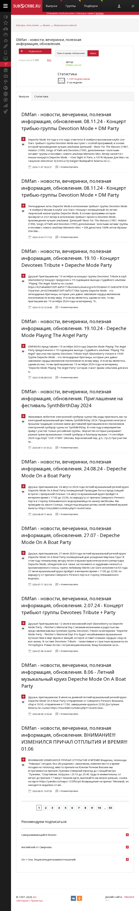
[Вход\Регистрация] (119, 6)
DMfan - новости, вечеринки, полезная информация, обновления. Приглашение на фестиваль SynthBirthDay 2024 (72, 398)
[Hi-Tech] (5, 52)
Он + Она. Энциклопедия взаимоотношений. (48, 859)
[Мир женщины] (5, 46)
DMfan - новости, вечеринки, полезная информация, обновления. (48, 41)
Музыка (46, 25)
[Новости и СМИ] (5, 70)
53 (110, 807)
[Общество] (5, 76)
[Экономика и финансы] (5, 105)
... (105, 807)
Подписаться (35, 51)
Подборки (91, 6)
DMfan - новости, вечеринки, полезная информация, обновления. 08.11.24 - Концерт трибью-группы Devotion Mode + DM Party (73, 121)
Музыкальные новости (65, 25)
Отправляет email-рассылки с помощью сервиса (75, 13)
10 (99, 807)
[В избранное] (24, 145)
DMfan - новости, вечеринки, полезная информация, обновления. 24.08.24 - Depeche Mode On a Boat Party (73, 468)
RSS (49, 60)
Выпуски (51, 6)
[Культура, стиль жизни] (5, 64)
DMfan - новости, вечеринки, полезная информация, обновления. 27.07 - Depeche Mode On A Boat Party (70, 535)
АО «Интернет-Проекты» (29, 898)
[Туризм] (5, 99)
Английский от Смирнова (36, 847)
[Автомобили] (5, 28)
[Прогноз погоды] (5, 82)
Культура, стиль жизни (27, 25)
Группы (71, 6)
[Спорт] (5, 87)
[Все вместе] (5, 16)
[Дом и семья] (5, 40)
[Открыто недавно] (5, 22)
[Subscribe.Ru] (26, 6)
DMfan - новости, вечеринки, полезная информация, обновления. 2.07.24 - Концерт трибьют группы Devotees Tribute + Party (72, 605)
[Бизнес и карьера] (5, 34)
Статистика (67, 74)
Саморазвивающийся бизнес (39, 834)
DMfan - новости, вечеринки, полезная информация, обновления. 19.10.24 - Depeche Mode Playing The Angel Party (73, 328)
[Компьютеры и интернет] (5, 58)
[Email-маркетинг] (5, 111)
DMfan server (74, 65)
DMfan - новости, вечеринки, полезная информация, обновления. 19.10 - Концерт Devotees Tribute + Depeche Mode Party (70, 258)
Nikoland (129, 896)
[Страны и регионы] (5, 93)
